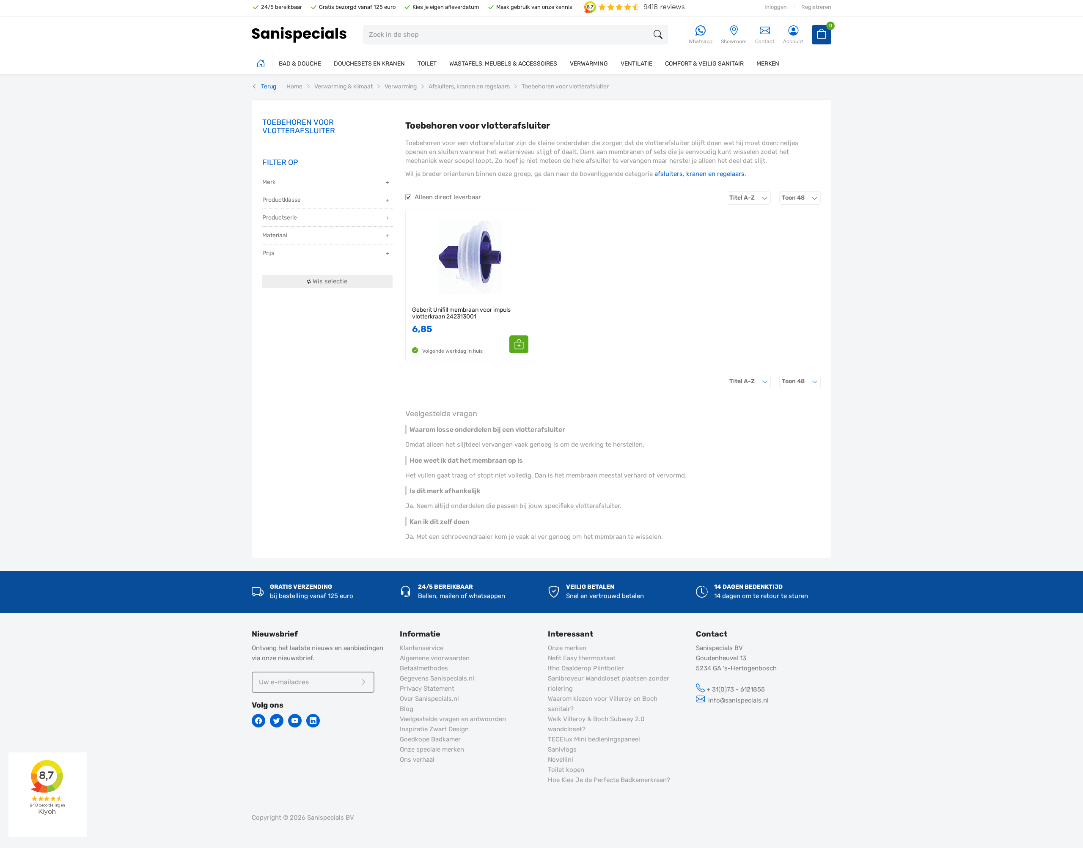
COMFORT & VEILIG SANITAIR (704, 63)
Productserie (279, 217)
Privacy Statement (427, 688)
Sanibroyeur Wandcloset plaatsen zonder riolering (608, 683)
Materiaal (274, 235)
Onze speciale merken (432, 749)
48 (801, 197)
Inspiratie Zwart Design (434, 729)
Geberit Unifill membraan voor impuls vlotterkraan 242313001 (461, 313)
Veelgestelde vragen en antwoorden (453, 719)
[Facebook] (258, 720)
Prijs (268, 253)
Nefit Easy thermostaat (582, 658)
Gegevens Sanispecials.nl (437, 678)
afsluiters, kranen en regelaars (699, 174)
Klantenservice (421, 648)
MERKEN (767, 63)
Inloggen (775, 7)
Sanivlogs (562, 749)
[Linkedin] (313, 720)
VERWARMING (589, 63)
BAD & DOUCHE (300, 63)
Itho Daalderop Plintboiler (586, 668)
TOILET (427, 63)
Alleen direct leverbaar (448, 197)
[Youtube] (295, 720)
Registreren (816, 7)
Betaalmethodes (424, 668)
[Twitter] (276, 720)
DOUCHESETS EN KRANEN (369, 63)
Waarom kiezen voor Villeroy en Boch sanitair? (602, 704)
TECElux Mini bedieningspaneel (594, 739)
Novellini (560, 759)
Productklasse (281, 199)
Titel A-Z (750, 197)
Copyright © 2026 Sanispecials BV (303, 817)
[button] (518, 344)
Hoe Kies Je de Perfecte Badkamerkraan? (609, 780)
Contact (765, 41)
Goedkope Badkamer (430, 739)
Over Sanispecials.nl (429, 699)
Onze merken (567, 648)
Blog (406, 709)
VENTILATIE (636, 63)
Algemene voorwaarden (435, 658)
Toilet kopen (566, 770)
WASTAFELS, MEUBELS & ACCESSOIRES (503, 63)
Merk (268, 182)
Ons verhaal (417, 759)
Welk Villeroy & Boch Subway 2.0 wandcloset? (596, 724)
